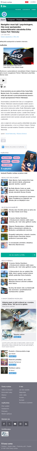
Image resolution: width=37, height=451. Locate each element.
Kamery (34, 9)
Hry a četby (6, 158)
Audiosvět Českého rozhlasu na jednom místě (14, 173)
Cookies (3, 446)
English (29, 446)
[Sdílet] (4, 87)
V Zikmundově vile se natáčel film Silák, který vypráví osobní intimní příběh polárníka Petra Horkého (21, 273)
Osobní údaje (11, 446)
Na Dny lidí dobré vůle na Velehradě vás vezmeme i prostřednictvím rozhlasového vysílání (21, 289)
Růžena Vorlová (22, 133)
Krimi (15, 158)
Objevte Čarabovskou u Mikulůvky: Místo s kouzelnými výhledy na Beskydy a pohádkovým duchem (21, 228)
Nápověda (22, 392)
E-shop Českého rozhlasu (12, 298)
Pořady (19, 20)
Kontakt (21, 400)
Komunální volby (7, 392)
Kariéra (21, 397)
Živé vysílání (6, 165)
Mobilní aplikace (7, 414)
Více (26, 20)
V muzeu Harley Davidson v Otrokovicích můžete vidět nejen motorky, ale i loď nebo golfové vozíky (22, 220)
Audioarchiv (26, 9)
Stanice (4, 395)
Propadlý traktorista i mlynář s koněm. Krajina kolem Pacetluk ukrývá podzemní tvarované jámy (22, 236)
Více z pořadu (7, 261)
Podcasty (5, 411)
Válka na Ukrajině (7, 390)
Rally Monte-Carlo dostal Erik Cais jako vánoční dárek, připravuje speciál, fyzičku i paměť (21, 182)
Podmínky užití (21, 446)
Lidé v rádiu (23, 395)
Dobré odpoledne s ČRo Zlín (10, 37)
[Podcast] (1, 87)
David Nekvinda (10, 133)
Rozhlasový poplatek (25, 402)
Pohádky (5, 161)
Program (18, 9)
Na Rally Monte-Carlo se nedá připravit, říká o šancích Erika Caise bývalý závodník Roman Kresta (21, 190)
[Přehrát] (3, 81)
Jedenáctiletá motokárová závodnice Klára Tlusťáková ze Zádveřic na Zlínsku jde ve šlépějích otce (22, 198)
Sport (3, 20)
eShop (4, 397)
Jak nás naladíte (24, 390)
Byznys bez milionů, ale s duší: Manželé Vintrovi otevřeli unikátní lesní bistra (21, 281)
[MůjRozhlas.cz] (3, 45)
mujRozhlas (5, 153)
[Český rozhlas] (6, 2)
